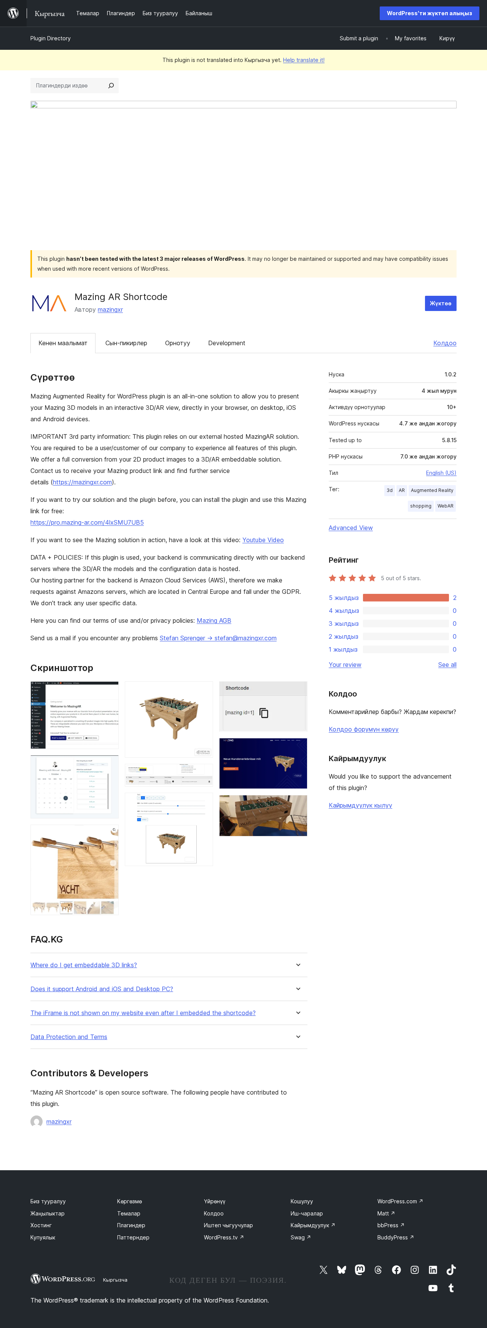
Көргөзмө (129, 1201)
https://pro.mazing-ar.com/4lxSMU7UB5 (87, 522)
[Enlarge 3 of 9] (108, 835)
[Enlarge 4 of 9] (203, 691)
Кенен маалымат (63, 343)
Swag (301, 1237)
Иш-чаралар (307, 1213)
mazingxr (110, 309)
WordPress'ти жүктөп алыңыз (429, 13)
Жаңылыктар (47, 1213)
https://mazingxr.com (82, 482)
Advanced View (351, 528)
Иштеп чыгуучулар (228, 1225)
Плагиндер (131, 1225)
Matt (386, 1213)
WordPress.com (400, 1201)
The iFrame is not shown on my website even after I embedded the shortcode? (143, 1013)
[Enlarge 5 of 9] (203, 774)
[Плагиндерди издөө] (111, 85)
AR (402, 490)
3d (390, 490)
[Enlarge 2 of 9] (108, 765)
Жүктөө (441, 303)
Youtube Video (263, 540)
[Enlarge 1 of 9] (108, 691)
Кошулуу (302, 1201)
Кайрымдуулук (313, 1225)
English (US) (441, 473)
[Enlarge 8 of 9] (297, 748)
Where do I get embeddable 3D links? (83, 965)
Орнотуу (177, 343)
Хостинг (41, 1225)
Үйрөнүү (214, 1201)
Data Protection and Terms (68, 1037)
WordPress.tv (224, 1237)
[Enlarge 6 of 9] (203, 803)
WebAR (446, 506)
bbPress (391, 1225)
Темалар (128, 1213)
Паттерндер (133, 1237)
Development (226, 343)
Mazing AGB (214, 620)
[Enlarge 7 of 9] (297, 691)
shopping (420, 506)
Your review (345, 664)
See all (447, 664)
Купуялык (42, 1237)
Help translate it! (304, 60)
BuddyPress (395, 1237)
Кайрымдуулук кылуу (360, 805)
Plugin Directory (50, 38)
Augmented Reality (432, 490)
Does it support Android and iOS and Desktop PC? (101, 989)
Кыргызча (115, 1280)
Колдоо (445, 343)
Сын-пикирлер (126, 343)
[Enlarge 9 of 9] (297, 805)
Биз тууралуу (48, 1201)
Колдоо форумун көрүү (364, 729)
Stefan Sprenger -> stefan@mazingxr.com (218, 638)
